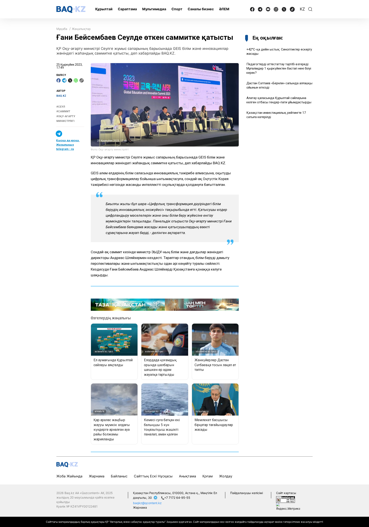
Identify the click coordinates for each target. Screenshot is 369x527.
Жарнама (96, 476)
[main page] (70, 9)
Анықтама (187, 476)
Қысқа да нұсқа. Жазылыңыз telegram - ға (68, 145)
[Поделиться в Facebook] (58, 80)
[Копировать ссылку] (81, 80)
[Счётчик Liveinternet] (285, 499)
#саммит (63, 111)
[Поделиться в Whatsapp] (76, 80)
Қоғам (207, 476)
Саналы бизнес (201, 9)
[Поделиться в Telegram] (64, 80)
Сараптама (127, 9)
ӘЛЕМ (224, 9)
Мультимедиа (154, 9)
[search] (310, 9)
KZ (302, 9)
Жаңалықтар (81, 29)
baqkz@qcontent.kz (147, 503)
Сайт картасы (286, 493)
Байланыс (119, 476)
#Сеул (60, 106)
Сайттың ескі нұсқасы (153, 476)
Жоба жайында (69, 476)
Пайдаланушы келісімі (246, 493)
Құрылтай (104, 9)
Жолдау (225, 476)
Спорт (176, 9)
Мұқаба (61, 29)
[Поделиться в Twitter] (70, 80)
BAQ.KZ (61, 95)
